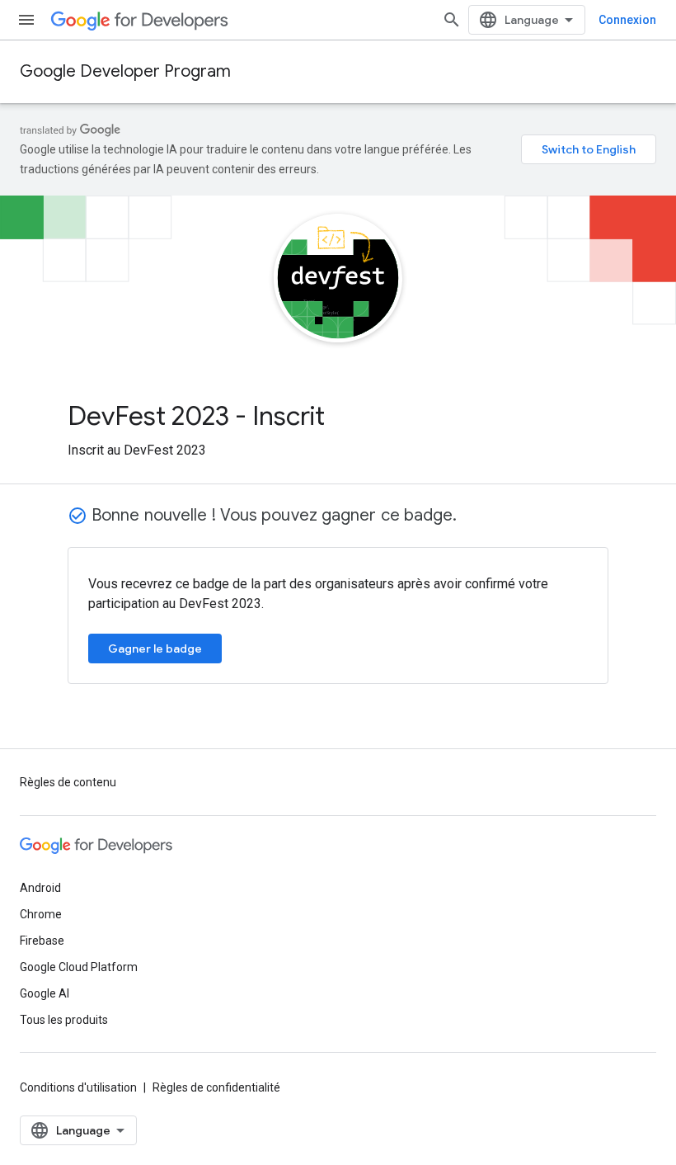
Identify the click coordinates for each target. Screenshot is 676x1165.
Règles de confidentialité (216, 1087)
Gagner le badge (155, 648)
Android (40, 887)
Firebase (42, 940)
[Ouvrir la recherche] (452, 20)
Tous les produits (64, 1019)
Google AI (44, 993)
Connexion (627, 19)
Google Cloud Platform (79, 967)
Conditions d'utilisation (78, 1087)
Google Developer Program (125, 71)
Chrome (41, 914)
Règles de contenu (68, 782)
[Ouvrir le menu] (26, 20)
